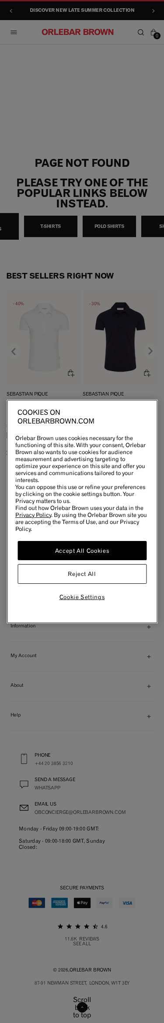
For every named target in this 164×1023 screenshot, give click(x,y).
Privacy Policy (33, 514)
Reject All (82, 574)
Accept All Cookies (82, 550)
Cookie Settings (82, 596)
